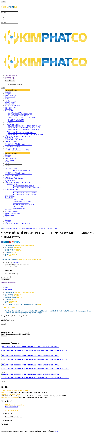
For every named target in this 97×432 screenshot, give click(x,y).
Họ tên (3, 324)
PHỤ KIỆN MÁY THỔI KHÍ (14, 139)
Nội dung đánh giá (7, 332)
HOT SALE (8, 109)
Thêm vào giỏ (5, 279)
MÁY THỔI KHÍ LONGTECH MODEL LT (22, 133)
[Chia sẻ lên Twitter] (5, 242)
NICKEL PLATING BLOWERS (18, 116)
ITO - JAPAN (9, 110)
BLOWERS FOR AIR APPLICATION (20, 114)
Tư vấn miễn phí (9, 79)
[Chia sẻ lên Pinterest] (10, 242)
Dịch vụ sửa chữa (10, 97)
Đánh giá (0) (8, 289)
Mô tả (6, 287)
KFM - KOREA (9, 122)
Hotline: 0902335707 (11, 407)
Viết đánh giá (12, 282)
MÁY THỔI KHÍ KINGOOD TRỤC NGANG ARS (24, 126)
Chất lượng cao (9, 104)
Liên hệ (7, 100)
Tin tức (7, 98)
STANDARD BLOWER (16, 121)
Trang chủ (8, 92)
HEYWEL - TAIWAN (11, 107)
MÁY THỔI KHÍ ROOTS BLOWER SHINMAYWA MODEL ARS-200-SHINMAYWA (35, 360)
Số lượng (3, 277)
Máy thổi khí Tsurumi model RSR (18, 150)
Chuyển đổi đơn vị (10, 95)
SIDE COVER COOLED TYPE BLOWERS (22, 117)
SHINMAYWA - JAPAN (12, 143)
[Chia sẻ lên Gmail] (13, 242)
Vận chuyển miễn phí (11, 75)
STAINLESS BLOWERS (16, 119)
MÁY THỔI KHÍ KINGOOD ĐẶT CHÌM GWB (23, 129)
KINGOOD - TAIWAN (12, 124)
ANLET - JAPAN (10, 102)
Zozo (56, 431)
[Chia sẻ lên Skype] (15, 242)
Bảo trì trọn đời (9, 77)
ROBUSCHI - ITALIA (12, 141)
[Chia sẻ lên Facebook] (2, 242)
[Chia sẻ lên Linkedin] (7, 242)
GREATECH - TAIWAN (12, 105)
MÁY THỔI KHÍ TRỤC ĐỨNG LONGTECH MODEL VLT (27, 134)
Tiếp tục (4, 336)
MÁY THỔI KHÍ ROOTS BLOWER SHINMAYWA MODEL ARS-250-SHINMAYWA (35, 350)
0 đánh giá (4, 282)
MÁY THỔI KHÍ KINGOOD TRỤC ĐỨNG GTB (24, 128)
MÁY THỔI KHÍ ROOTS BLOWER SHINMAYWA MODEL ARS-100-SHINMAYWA (35, 378)
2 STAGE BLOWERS (15, 112)
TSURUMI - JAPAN (11, 148)
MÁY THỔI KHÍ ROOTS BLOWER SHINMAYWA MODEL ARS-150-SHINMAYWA (35, 369)
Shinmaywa (16, 262)
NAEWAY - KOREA (11, 138)
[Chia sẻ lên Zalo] (18, 242)
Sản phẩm (8, 93)
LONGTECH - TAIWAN (12, 131)
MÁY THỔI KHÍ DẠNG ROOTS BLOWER (19, 136)
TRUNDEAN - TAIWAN (12, 146)
